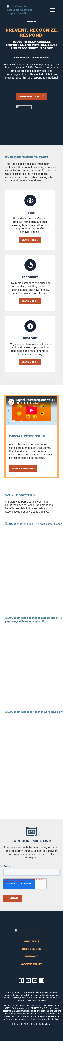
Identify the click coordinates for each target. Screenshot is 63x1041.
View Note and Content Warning (31, 57)
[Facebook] (21, 980)
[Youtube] (34, 980)
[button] (53, 10)
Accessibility (31, 964)
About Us (31, 941)
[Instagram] (41, 980)
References (31, 949)
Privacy (31, 956)
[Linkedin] (28, 980)
